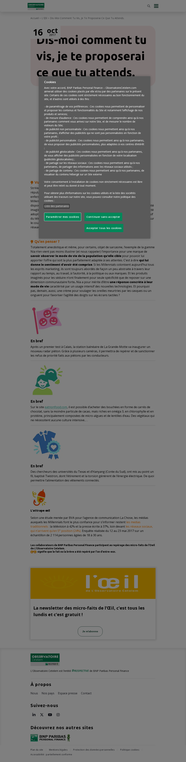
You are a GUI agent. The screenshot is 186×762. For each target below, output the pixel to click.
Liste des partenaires (56, 206)
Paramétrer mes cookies (62, 216)
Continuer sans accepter (103, 216)
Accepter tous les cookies (103, 228)
